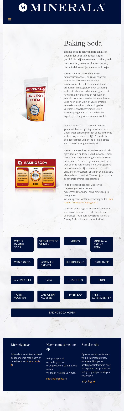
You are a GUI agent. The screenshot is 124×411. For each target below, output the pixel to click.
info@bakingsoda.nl (56, 378)
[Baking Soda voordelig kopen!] (35, 95)
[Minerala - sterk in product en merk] (62, 7)
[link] (35, 95)
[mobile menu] (9, 19)
